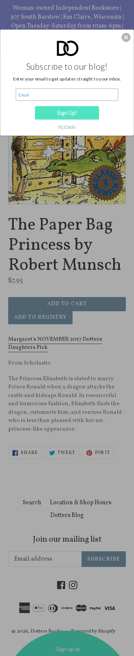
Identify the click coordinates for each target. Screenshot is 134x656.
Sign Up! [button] (67, 113)
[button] (126, 37)
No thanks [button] (67, 126)
